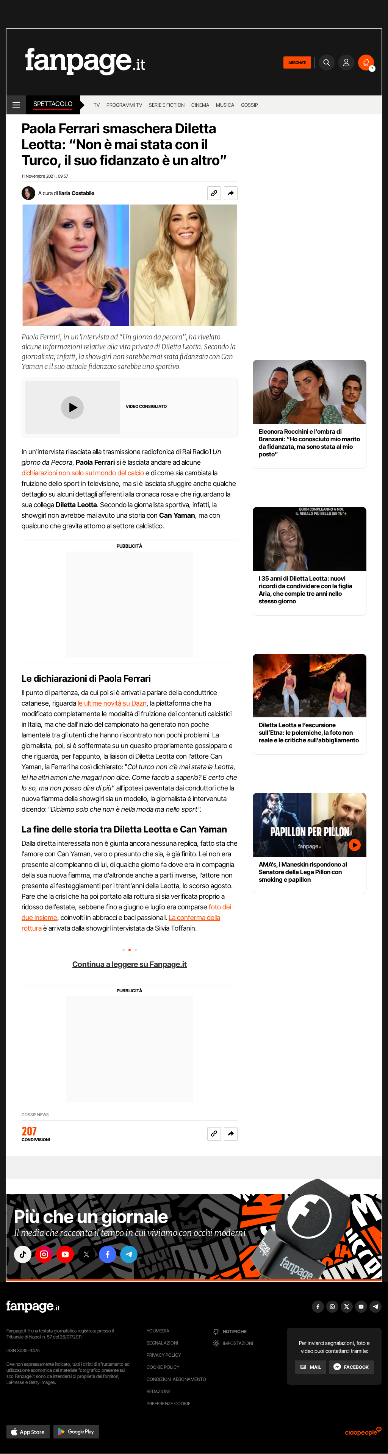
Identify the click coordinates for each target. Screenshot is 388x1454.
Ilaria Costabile (76, 193)
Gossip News (35, 1115)
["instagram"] (44, 1254)
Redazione (159, 1391)
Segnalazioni (162, 1343)
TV (97, 105)
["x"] (86, 1254)
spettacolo (52, 104)
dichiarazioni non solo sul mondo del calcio (83, 473)
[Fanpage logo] (75, 62)
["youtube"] (65, 1254)
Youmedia (158, 1331)
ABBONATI (297, 62)
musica (225, 105)
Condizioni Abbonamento (176, 1379)
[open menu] (16, 104)
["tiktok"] (22, 1254)
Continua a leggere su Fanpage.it (129, 964)
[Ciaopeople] (363, 1434)
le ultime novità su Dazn (112, 703)
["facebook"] (107, 1254)
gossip (249, 105)
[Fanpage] (32, 1307)
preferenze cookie (169, 1403)
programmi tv (124, 105)
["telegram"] (129, 1254)
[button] (231, 193)
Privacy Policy (164, 1355)
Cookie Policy (163, 1367)
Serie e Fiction (167, 105)
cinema (200, 105)
